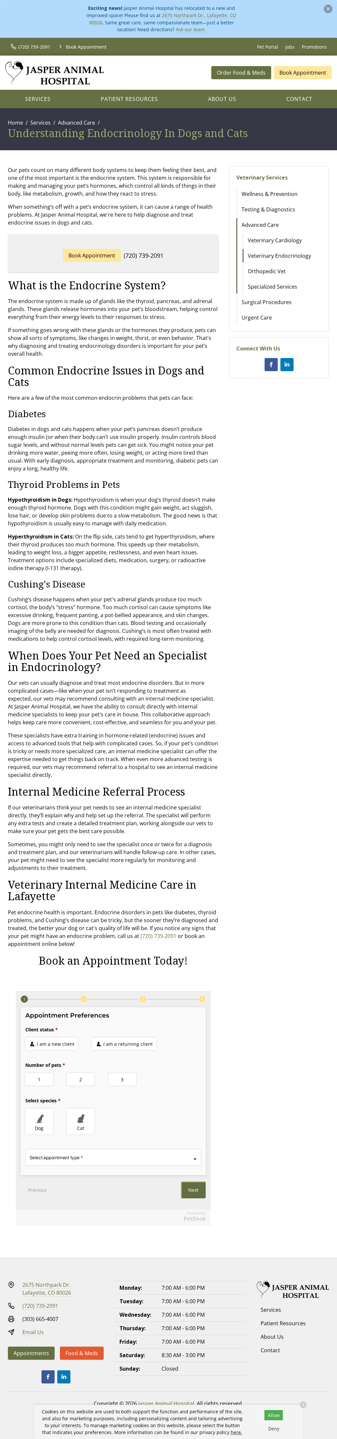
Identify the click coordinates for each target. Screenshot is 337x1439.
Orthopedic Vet (267, 271)
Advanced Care (76, 122)
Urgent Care (257, 317)
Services (38, 99)
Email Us (33, 1332)
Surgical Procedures (267, 302)
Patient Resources (129, 99)
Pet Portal (267, 47)
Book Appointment (302, 72)
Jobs (290, 47)
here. (236, 1432)
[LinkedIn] (287, 364)
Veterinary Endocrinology (279, 255)
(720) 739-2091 (144, 255)
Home (15, 122)
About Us (222, 99)
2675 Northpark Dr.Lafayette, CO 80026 (46, 1288)
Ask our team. (191, 29)
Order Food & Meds (241, 72)
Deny (273, 1429)
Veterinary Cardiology (275, 240)
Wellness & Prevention (270, 194)
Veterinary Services (262, 177)
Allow (274, 1415)
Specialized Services (272, 286)
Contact (299, 99)
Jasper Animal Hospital (166, 1403)
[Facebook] (271, 364)
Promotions (314, 47)
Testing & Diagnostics (268, 209)
